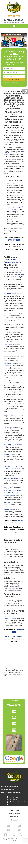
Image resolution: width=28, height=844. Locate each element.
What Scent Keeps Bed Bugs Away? (9, 786)
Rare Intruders (7, 444)
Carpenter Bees (8, 355)
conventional (14, 209)
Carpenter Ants (8, 344)
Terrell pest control (15, 586)
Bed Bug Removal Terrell (13, 230)
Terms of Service (14, 813)
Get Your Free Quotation (14, 636)
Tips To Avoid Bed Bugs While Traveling (10, 792)
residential (17, 276)
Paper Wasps (15, 490)
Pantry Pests (7, 464)
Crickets (15, 444)
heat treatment (15, 207)
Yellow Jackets (7, 490)
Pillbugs (19, 444)
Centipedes (6, 446)
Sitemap (14, 820)
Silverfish (12, 446)
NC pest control (13, 313)
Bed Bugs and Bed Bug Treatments (13, 293)
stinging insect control (9, 495)
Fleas (5, 386)
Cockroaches (7, 363)
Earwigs (6, 380)
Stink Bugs (7, 502)
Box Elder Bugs (8, 332)
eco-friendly (20, 206)
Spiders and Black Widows (11, 478)
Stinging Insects (8, 487)
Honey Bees (16, 492)
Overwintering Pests (9, 454)
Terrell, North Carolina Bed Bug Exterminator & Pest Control (14, 99)
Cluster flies (21, 446)
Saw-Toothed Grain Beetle (10, 466)
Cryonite (21, 207)
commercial (12, 277)
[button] (14, 26)
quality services (18, 274)
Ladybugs (6, 415)
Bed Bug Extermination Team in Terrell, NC (14, 56)
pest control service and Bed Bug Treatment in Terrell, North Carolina (14, 112)
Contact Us (14, 816)
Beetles (6, 313)
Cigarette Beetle (16, 468)
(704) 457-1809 (16, 64)
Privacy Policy (14, 810)
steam (8, 209)
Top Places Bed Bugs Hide (7, 789)
